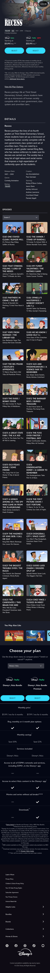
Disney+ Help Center (27, 851)
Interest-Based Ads (11, 901)
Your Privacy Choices (11, 897)
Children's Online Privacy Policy (15, 883)
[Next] (46, 635)
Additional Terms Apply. (17, 79)
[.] (7, 945)
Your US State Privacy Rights (14, 888)
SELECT (14, 51)
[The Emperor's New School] (14, 635)
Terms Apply (10, 825)
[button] (25, 907)
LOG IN (43, 4)
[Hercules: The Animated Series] (35, 635)
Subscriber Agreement (12, 892)
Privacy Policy (9, 879)
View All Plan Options (14, 87)
